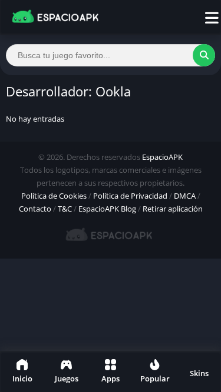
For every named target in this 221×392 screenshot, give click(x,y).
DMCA (185, 195)
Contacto (35, 208)
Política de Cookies (54, 195)
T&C (65, 208)
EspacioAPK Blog (107, 208)
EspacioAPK (162, 157)
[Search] (204, 55)
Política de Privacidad (130, 195)
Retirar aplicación (173, 208)
